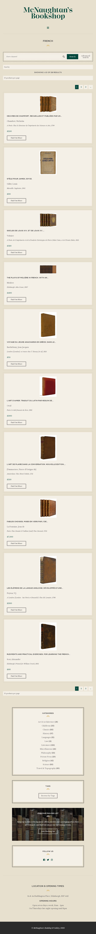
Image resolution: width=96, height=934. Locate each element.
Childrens (46, 726)
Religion (46, 761)
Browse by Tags (48, 796)
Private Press (46, 757)
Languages (46, 737)
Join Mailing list (48, 831)
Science (46, 764)
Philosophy (46, 753)
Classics (46, 730)
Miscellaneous (46, 749)
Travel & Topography (46, 768)
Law (46, 741)
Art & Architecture (46, 722)
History (46, 733)
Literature (45, 745)
